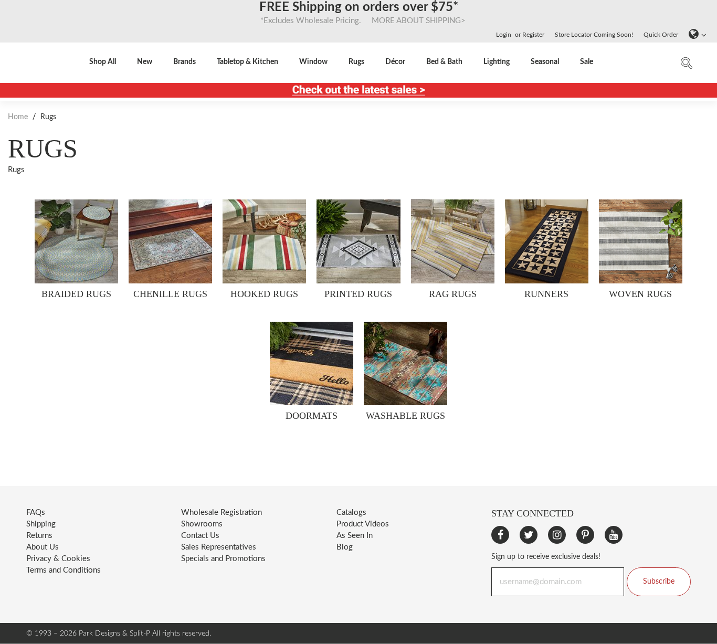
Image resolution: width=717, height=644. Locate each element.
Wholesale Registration (221, 512)
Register (533, 34)
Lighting (496, 62)
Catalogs (351, 512)
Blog (344, 547)
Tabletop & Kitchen (247, 62)
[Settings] (695, 34)
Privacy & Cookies (58, 559)
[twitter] (528, 535)
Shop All (102, 62)
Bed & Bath (444, 62)
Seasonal (545, 62)
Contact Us (200, 536)
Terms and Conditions (63, 570)
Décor (395, 62)
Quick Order (661, 34)
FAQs (35, 512)
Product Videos (362, 524)
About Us (42, 547)
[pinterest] (585, 535)
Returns (39, 536)
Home (19, 117)
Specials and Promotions (223, 559)
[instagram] (557, 535)
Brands (184, 62)
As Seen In (354, 536)
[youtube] (614, 535)
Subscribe (658, 581)
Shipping (41, 524)
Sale (586, 62)
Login (503, 34)
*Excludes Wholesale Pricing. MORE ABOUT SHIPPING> (359, 21)
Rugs (356, 62)
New (144, 62)
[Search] (686, 65)
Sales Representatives (218, 547)
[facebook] (500, 535)
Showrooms (202, 524)
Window (313, 62)
